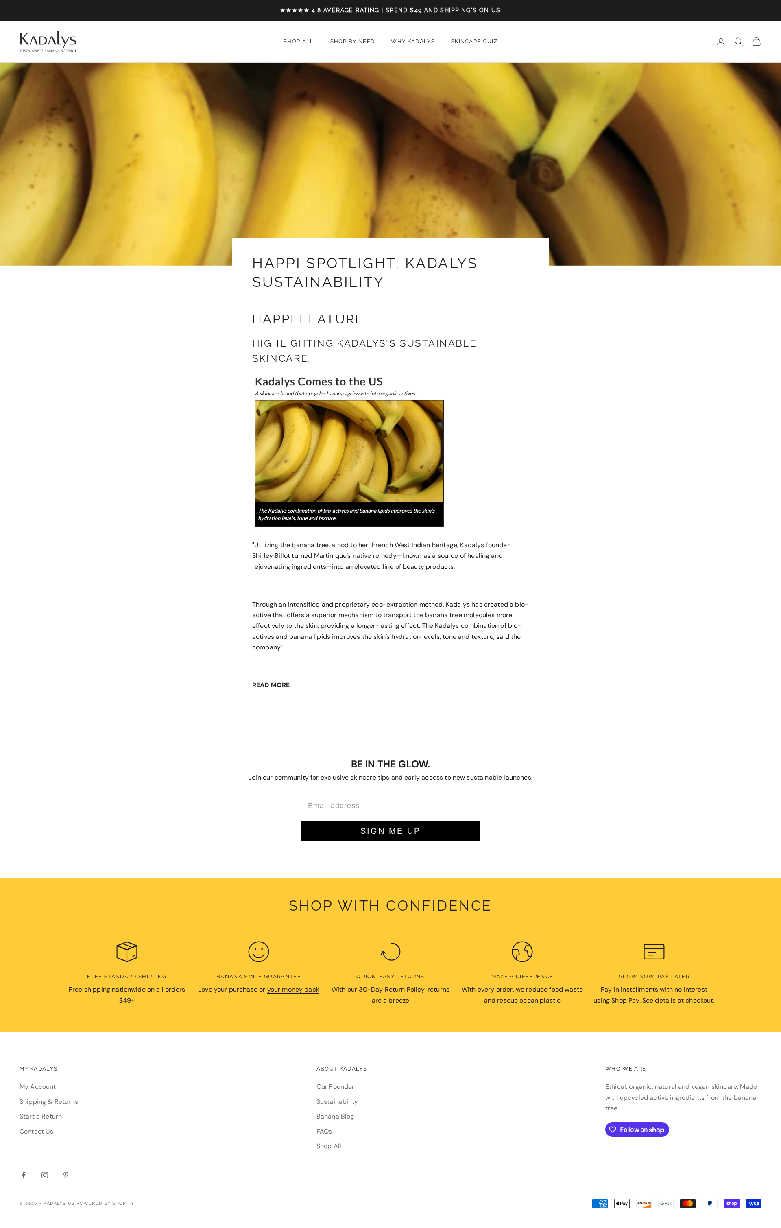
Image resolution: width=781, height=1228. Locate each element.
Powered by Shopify (105, 1203)
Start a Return (41, 1116)
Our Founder (335, 1086)
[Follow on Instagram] (45, 1175)
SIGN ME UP (390, 830)
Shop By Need (352, 41)
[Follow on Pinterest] (66, 1175)
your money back (293, 989)
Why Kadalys (413, 41)
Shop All (299, 41)
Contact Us (37, 1131)
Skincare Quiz (474, 41)
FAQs (324, 1131)
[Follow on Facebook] (24, 1175)
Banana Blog (335, 1116)
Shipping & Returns (49, 1101)
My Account (38, 1086)
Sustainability (337, 1101)
